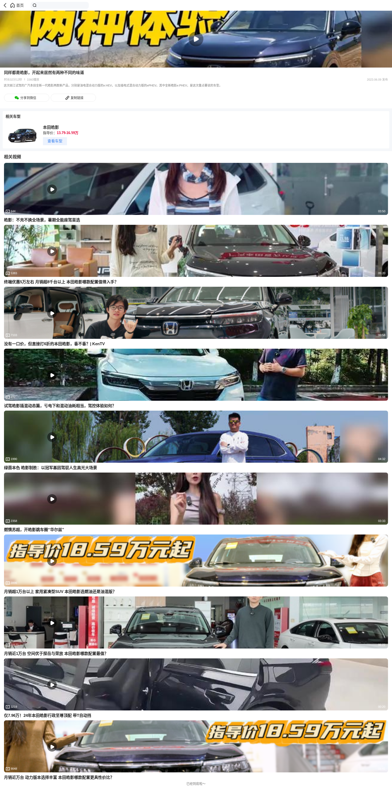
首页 (20, 5)
